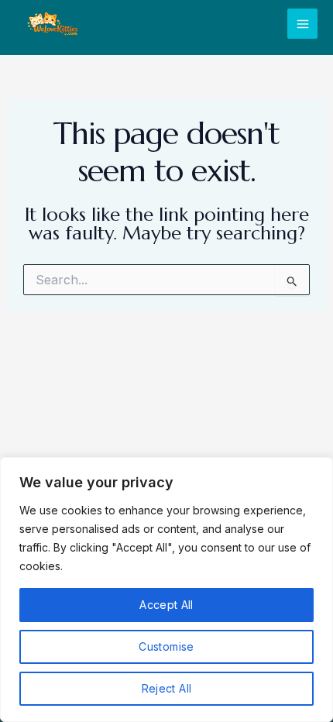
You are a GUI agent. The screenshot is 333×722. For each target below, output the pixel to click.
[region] (166, 589)
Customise (166, 646)
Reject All (167, 688)
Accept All (166, 604)
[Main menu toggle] (302, 24)
